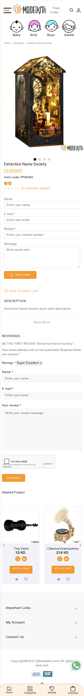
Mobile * (10, 229)
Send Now (13, 478)
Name (8, 199)
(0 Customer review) (35, 188)
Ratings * (8, 363)
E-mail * (9, 214)
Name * (7, 372)
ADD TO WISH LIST (23, 291)
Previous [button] (3, 102)
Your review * (11, 405)
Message (10, 244)
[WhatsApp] (76, 665)
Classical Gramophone (63, 548)
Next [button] (80, 102)
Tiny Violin (21, 548)
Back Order (22, 275)
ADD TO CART (21, 568)
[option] (42, 102)
